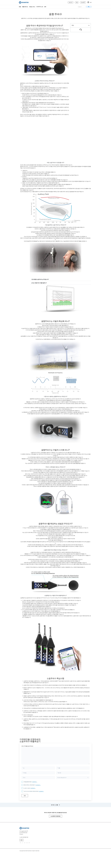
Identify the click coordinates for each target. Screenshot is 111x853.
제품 (20, 6)
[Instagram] (23, 843)
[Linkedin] (27, 843)
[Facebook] (20, 843)
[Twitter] (25, 843)
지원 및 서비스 (32, 6)
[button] (88, 25)
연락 (45, 6)
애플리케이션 (25, 6)
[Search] (89, 7)
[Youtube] (29, 843)
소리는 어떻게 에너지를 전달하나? (39, 283)
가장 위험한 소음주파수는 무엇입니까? (40, 279)
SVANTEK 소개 (39, 6)
